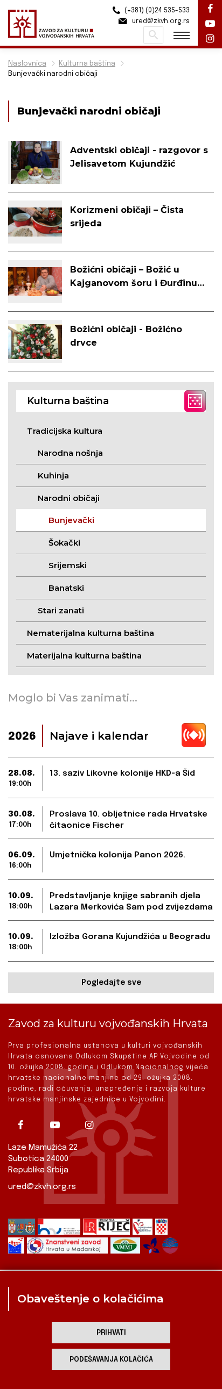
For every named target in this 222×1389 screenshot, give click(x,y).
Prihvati (111, 1332)
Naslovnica (27, 63)
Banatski (66, 588)
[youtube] (59, 1125)
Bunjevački (71, 520)
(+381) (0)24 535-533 (156, 11)
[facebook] (24, 1125)
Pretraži (153, 35)
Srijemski (67, 565)
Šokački (64, 543)
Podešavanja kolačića (111, 1359)
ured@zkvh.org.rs (42, 1187)
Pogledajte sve (111, 982)
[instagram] (93, 1125)
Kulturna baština (87, 63)
